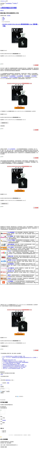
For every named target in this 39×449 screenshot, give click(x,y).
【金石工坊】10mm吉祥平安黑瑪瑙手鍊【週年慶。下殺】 (12, 368)
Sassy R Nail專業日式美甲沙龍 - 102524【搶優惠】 (11, 363)
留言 (9, 380)
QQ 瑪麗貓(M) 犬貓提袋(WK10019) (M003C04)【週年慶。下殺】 (13, 361)
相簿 (3, 17)
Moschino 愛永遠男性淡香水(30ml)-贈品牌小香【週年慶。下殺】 (13, 356)
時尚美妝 (8, 15)
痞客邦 (7, 380)
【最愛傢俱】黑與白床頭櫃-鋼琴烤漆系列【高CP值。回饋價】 (13, 364)
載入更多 (2, 386)
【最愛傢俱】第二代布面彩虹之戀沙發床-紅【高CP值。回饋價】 (14, 367)
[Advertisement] (19, 139)
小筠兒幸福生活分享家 (8, 8)
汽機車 (8, 382)
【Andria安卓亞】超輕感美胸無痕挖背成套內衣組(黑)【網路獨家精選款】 (15, 362)
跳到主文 (2, 10)
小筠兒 (1, 374)
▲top (1, 384)
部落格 (3, 18)
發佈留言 (2, 392)
